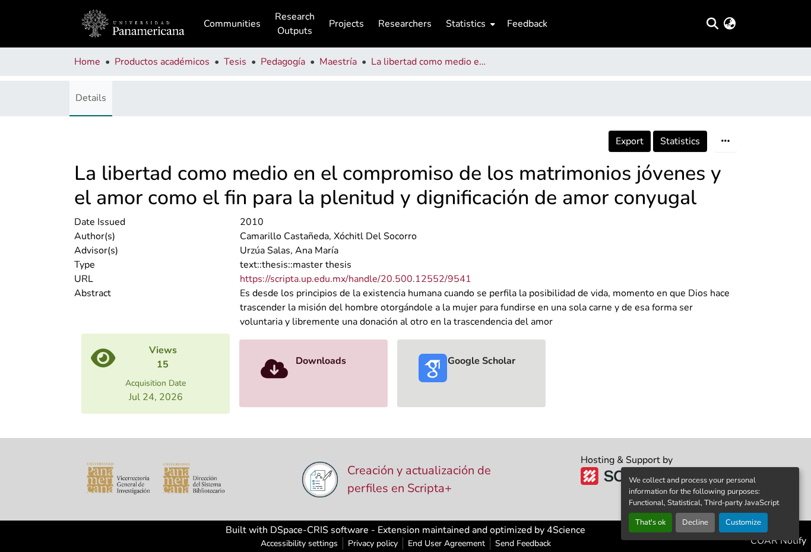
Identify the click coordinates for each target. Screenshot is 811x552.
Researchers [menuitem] (405, 23)
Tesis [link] (235, 61)
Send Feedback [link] (523, 543)
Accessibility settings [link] (299, 543)
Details (90, 97)
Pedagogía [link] (283, 61)
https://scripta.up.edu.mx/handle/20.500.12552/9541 (355, 278)
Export (630, 141)
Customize (743, 522)
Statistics (680, 141)
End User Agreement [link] (446, 543)
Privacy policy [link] (373, 543)
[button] (133, 24)
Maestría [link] (338, 61)
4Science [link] (566, 530)
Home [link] (87, 61)
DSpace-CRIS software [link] (319, 530)
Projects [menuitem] (346, 23)
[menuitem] (469, 23)
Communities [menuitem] (232, 23)
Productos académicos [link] (162, 61)
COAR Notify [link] (777, 540)
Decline (695, 522)
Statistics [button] (466, 23)
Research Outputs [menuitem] (295, 23)
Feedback (527, 23)
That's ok (650, 522)
